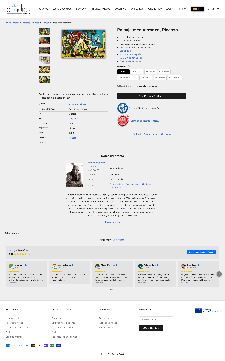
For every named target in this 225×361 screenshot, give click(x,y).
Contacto (166, 134)
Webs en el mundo (108, 323)
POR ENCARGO (155, 9)
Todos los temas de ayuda (64, 337)
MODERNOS (120, 9)
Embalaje (137, 134)
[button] (6, 274)
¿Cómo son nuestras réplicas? (144, 121)
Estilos (9, 332)
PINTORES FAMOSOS (100, 9)
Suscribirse (151, 328)
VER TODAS (118, 240)
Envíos (54, 332)
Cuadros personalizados (18, 327)
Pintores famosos (30, 22)
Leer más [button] (13, 282)
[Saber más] (128, 66)
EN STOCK (81, 9)
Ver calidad (125, 51)
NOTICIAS (182, 9)
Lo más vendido (13, 318)
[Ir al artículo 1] (44, 31)
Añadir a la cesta (152, 96)
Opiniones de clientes (130, 61)
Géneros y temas (14, 337)
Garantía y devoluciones (63, 323)
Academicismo (117, 184)
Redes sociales (106, 327)
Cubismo (73, 118)
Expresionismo (133, 184)
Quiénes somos (151, 134)
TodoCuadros (12, 22)
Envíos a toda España (130, 54)
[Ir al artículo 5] (44, 70)
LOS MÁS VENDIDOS (62, 9)
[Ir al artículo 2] (44, 41)
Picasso (45, 22)
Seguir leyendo (112, 222)
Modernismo (116, 187)
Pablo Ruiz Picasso (78, 104)
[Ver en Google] (11, 266)
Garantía (133, 108)
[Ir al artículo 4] (44, 60)
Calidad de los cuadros (62, 327)
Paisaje (72, 138)
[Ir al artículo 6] (44, 79)
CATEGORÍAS (137, 9)
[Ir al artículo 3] (44, 50)
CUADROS (43, 9)
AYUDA (169, 9)
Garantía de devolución (131, 58)
